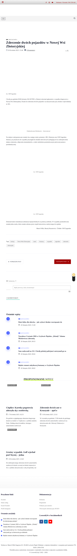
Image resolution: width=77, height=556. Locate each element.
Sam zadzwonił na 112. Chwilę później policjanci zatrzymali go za (42, 351)
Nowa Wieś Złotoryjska (24, 241)
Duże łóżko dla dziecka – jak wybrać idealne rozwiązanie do (40, 322)
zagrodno (57, 241)
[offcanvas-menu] (4, 2)
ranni (34, 241)
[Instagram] (50, 2)
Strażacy (41, 241)
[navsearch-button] (74, 18)
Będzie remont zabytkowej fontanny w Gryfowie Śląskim (39, 365)
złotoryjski (10, 245)
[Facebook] (47, 2)
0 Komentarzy (31, 50)
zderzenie (65, 241)
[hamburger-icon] (3, 18)
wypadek (49, 241)
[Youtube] (53, 2)
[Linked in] (46, 521)
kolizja (12, 241)
